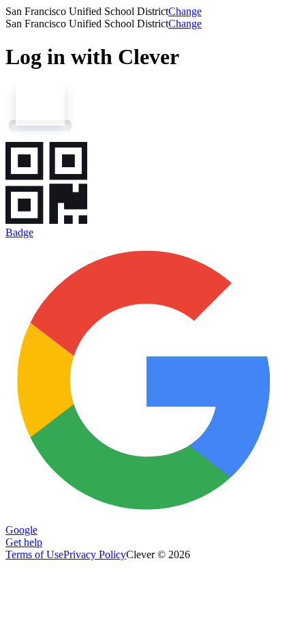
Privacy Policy (94, 554)
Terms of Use (34, 554)
